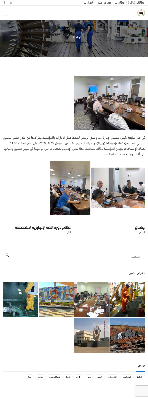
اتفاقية (139, 377)
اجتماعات (127, 377)
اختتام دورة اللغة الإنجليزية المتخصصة (43, 227)
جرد (89, 377)
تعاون (99, 377)
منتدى (40, 377)
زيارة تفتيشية (54, 377)
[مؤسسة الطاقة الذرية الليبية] (141, 13)
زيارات (78, 377)
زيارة (68, 377)
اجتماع (140, 227)
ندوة (29, 377)
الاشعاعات (112, 377)
